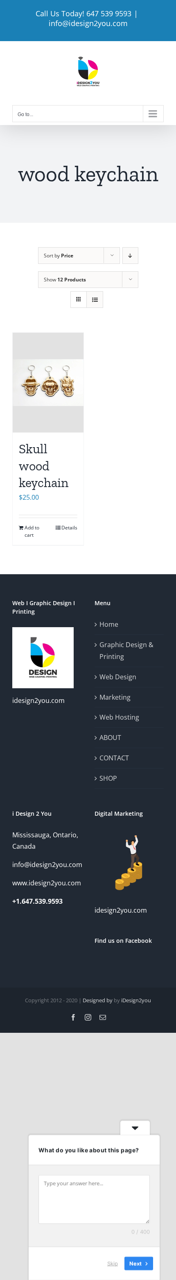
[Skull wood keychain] (48, 383)
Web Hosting (119, 717)
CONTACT (114, 757)
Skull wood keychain (43, 465)
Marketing (115, 697)
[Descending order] (130, 255)
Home (108, 624)
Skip (112, 1263)
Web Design (117, 676)
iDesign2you (136, 1000)
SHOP (108, 778)
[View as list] (95, 299)
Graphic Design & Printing (126, 650)
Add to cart (32, 531)
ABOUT (110, 737)
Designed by (98, 1000)
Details (69, 527)
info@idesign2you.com (88, 23)
